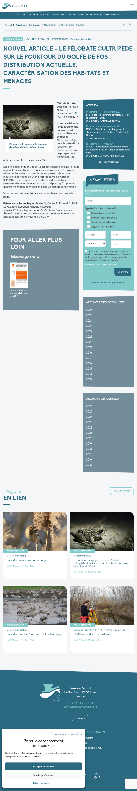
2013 (89, 379)
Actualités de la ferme (102, 227)
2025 (89, 315)
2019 (89, 347)
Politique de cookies (41, 783)
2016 (89, 363)
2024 (89, 320)
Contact (80, 718)
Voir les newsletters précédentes (108, 282)
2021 (89, 336)
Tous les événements (108, 161)
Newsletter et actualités (103, 213)
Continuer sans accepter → (67, 734)
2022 (89, 331)
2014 (89, 374)
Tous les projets (122, 491)
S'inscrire (123, 272)
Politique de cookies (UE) (88, 747)
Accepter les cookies (43, 766)
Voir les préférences (43, 775)
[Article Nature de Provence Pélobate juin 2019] (19, 275)
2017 (89, 358)
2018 (89, 352)
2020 (89, 342)
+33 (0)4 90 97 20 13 (83, 703)
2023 (89, 326)
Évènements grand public (104, 218)
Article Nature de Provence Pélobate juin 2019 (18, 293)
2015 (89, 368)
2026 (89, 310)
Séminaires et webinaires (103, 222)
